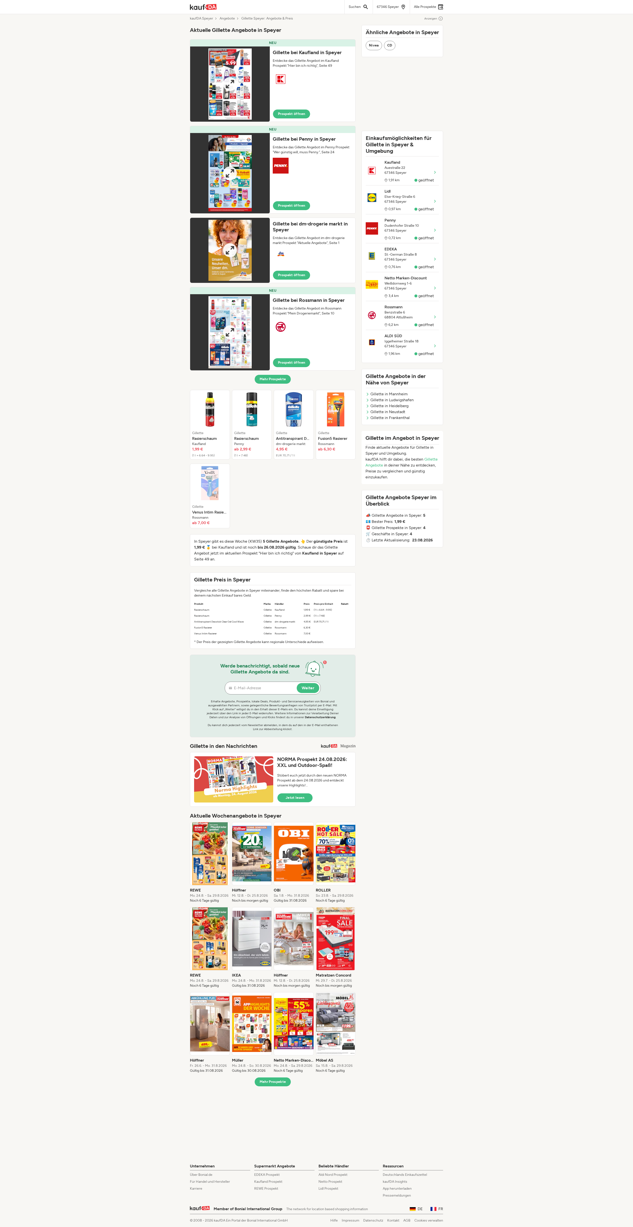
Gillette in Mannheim (389, 394)
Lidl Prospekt (328, 1188)
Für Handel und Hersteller (210, 1182)
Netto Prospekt (330, 1182)
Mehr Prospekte (273, 379)
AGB (406, 1220)
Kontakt (393, 1220)
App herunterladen (397, 1188)
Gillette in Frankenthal (390, 417)
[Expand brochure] (230, 84)
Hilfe (334, 1220)
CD (389, 45)
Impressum (350, 1220)
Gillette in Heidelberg (389, 405)
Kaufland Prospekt (268, 1182)
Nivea (374, 45)
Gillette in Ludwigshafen (392, 400)
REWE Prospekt (266, 1188)
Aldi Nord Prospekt (332, 1175)
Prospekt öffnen (291, 114)
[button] (273, 80)
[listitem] (210, 425)
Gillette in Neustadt (387, 411)
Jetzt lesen (295, 798)
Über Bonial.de (201, 1175)
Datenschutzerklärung (320, 717)
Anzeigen (430, 18)
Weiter (308, 688)
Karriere (196, 1188)
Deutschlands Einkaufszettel (405, 1175)
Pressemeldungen (397, 1195)
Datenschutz (373, 1220)
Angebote (227, 18)
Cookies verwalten (428, 1220)
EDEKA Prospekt (267, 1175)
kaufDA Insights (395, 1182)
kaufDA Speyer (201, 18)
